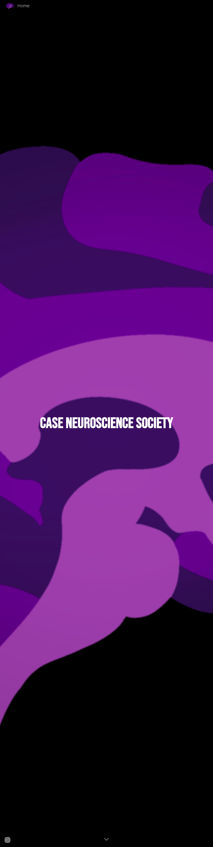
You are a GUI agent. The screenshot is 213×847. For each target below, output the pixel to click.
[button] (106, 840)
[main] (106, 423)
